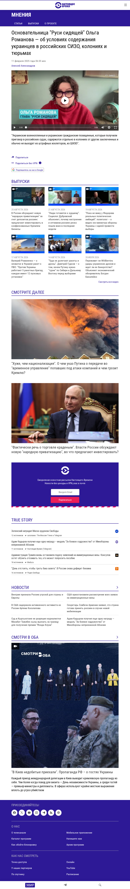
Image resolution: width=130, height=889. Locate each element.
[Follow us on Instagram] (36, 813)
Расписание (72, 874)
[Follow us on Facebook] (14, 813)
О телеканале (18, 832)
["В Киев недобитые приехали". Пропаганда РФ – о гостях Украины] (65, 705)
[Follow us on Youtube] (29, 813)
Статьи (18, 23)
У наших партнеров (21, 868)
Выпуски (33, 23)
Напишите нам (74, 838)
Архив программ (75, 844)
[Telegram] (65, 885)
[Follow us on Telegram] (44, 813)
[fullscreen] (115, 127)
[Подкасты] (58, 813)
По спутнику (17, 874)
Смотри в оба (25, 637)
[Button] (20, 158)
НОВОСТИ (20, 587)
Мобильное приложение (79, 832)
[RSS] (51, 813)
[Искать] (100, 885)
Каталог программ (21, 838)
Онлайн (70, 862)
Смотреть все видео (108, 281)
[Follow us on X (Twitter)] (22, 813)
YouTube (70, 868)
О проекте (51, 23)
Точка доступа (19, 862)
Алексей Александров (23, 65)
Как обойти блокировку (24, 844)
